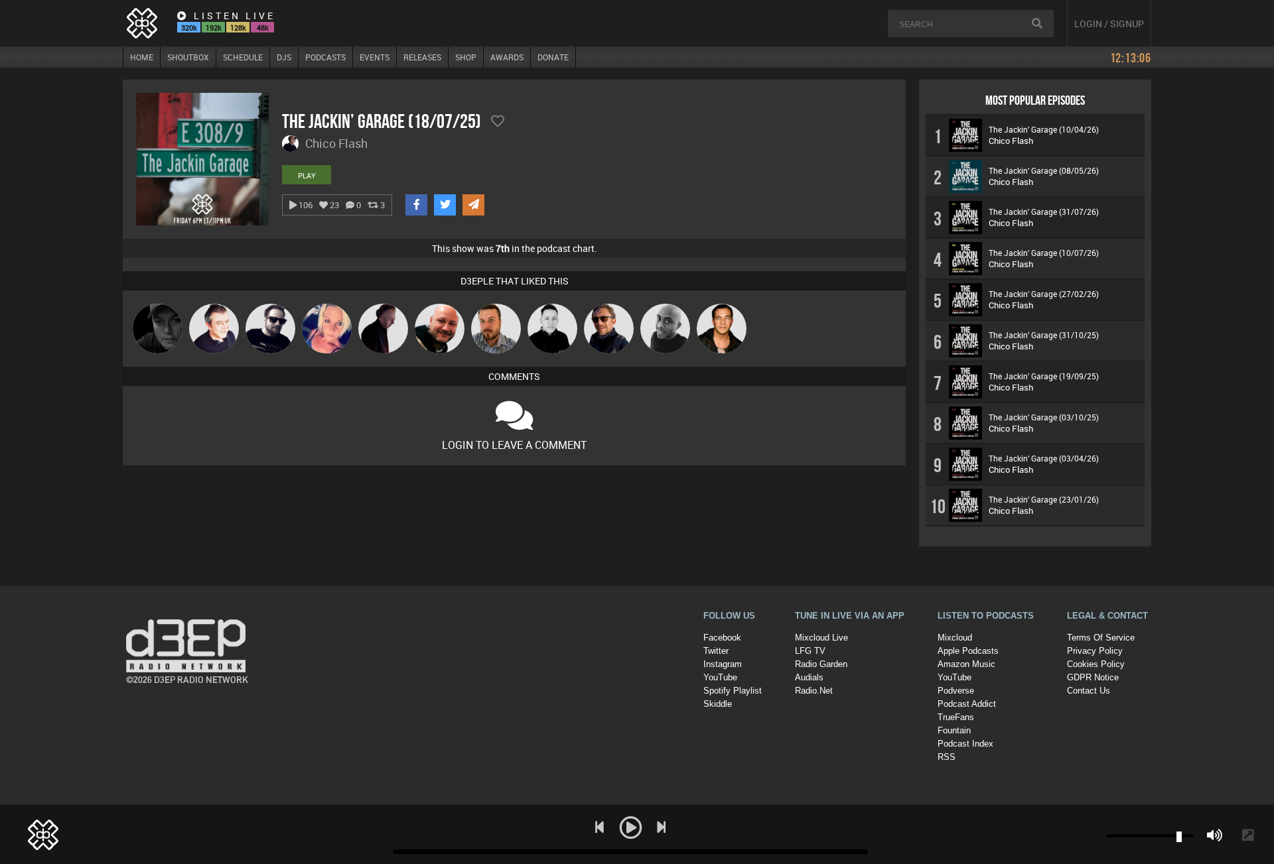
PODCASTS (325, 57)
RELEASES (422, 57)
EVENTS (374, 57)
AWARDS (507, 57)
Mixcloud (955, 638)
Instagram (722, 664)
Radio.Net (814, 691)
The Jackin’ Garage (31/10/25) (1044, 335)
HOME (141, 57)
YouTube (720, 677)
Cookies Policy (1096, 664)
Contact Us (1088, 691)
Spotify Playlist (732, 691)
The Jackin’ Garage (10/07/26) (1044, 252)
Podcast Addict (967, 704)
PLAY (307, 175)
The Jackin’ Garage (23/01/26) (1044, 499)
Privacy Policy (1095, 651)
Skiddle (717, 704)
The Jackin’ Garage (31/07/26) (1044, 211)
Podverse (956, 691)
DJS (284, 57)
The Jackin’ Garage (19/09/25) (1044, 376)
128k (238, 27)
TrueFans (956, 717)
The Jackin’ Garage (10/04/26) (1044, 129)
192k (214, 27)
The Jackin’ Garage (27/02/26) (1044, 293)
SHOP (465, 57)
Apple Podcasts (968, 651)
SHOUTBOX (188, 57)
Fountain (954, 730)
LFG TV (810, 651)
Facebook (722, 638)
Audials (809, 677)
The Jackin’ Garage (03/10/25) (1044, 417)
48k (263, 27)
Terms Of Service (1101, 638)
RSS (947, 757)
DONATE (553, 57)
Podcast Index (965, 744)
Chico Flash (1011, 141)
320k (189, 27)
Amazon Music (966, 664)
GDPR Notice (1093, 677)
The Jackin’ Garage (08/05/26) (1044, 170)
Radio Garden (821, 664)
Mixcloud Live (821, 638)
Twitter (716, 651)
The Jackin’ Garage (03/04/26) (1044, 458)
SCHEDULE (243, 57)
